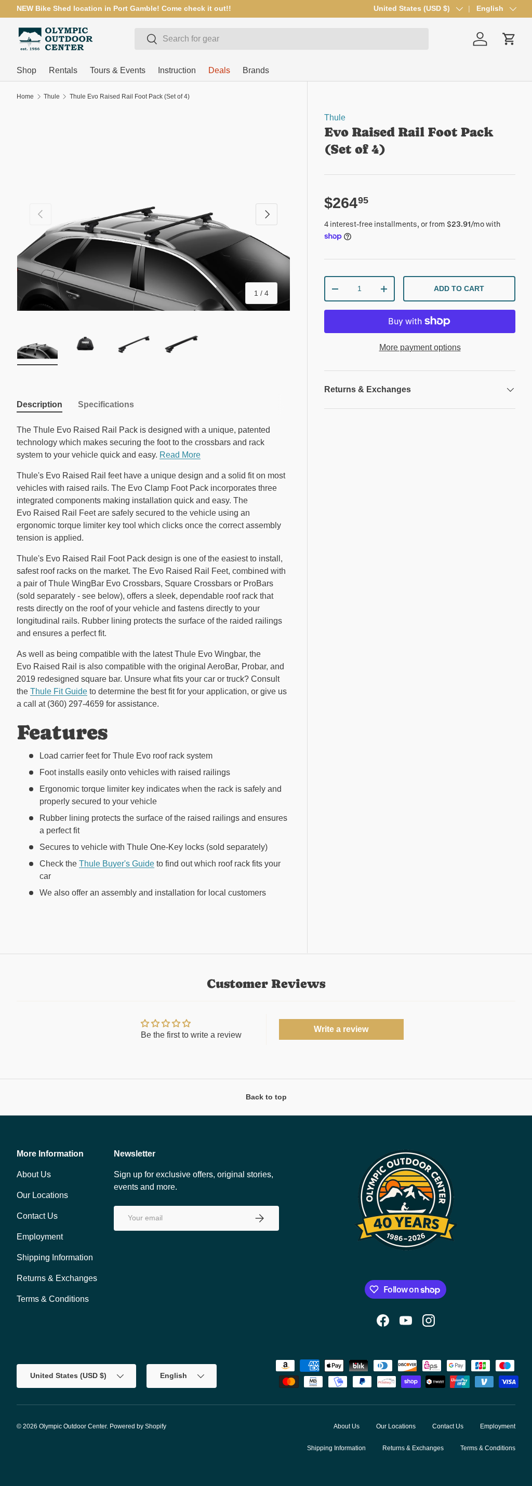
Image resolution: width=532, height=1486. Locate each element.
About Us (34, 1174)
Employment (40, 1236)
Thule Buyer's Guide (116, 863)
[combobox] (282, 39)
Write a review (341, 1029)
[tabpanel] (153, 665)
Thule (52, 96)
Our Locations (42, 1195)
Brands (256, 70)
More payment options (420, 347)
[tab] (39, 405)
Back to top (266, 1097)
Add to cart (459, 288)
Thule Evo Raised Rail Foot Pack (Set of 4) (130, 96)
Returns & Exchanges (57, 1278)
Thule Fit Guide (58, 691)
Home (25, 96)
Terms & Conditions (53, 1299)
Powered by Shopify (138, 1426)
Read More (180, 454)
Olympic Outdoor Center (73, 1426)
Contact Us (37, 1216)
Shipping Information (55, 1257)
